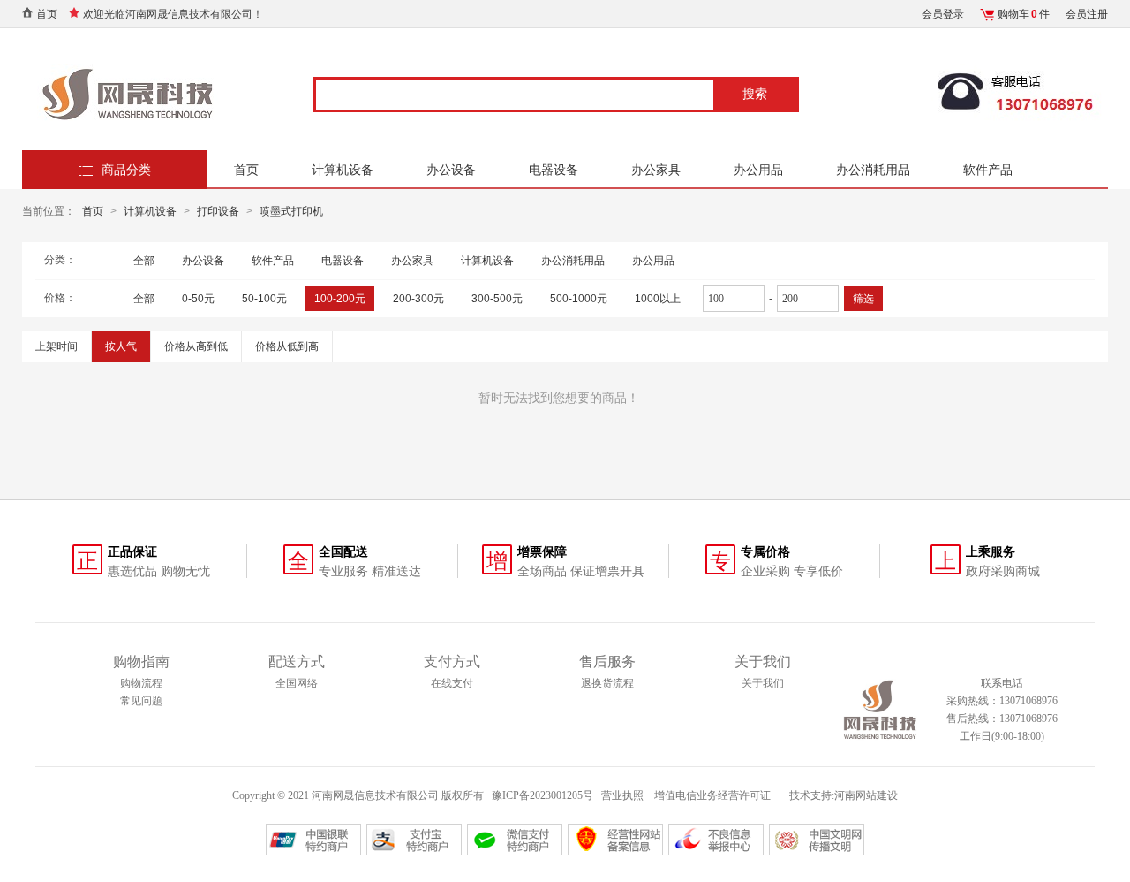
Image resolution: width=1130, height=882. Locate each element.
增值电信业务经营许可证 (713, 795)
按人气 (121, 346)
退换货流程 (607, 683)
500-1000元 (578, 299)
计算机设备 (342, 170)
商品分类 (126, 170)
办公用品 (758, 170)
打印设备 (218, 211)
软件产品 (988, 170)
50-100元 (264, 299)
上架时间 (56, 346)
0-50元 (198, 299)
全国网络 (296, 683)
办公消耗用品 (873, 170)
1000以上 (658, 299)
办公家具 (656, 170)
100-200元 (339, 299)
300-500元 (497, 299)
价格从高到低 (196, 346)
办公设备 (451, 170)
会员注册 (1087, 14)
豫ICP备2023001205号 (542, 795)
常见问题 (141, 701)
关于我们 (763, 683)
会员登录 (943, 14)
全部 (143, 261)
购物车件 (1024, 14)
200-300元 (418, 299)
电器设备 (553, 170)
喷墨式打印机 (291, 211)
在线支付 (452, 683)
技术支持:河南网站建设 (843, 795)
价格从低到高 (287, 346)
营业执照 (622, 795)
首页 (46, 14)
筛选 (863, 299)
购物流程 (141, 683)
